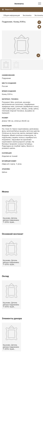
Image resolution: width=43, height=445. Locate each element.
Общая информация (11, 15)
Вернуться (9, 9)
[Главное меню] (39, 3)
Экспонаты (27, 15)
